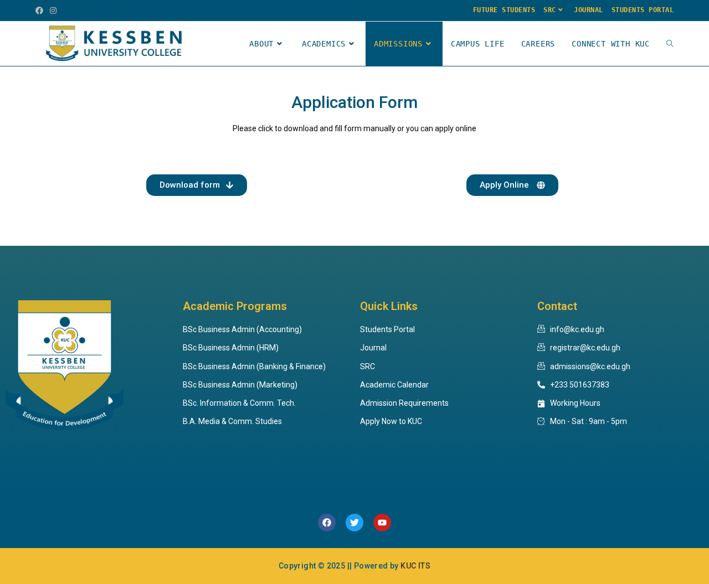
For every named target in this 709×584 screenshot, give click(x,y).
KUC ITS (415, 565)
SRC (549, 10)
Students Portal (643, 10)
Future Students (504, 10)
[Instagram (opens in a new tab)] (53, 10)
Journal (588, 10)
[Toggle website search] (670, 44)
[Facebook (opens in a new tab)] (41, 10)
